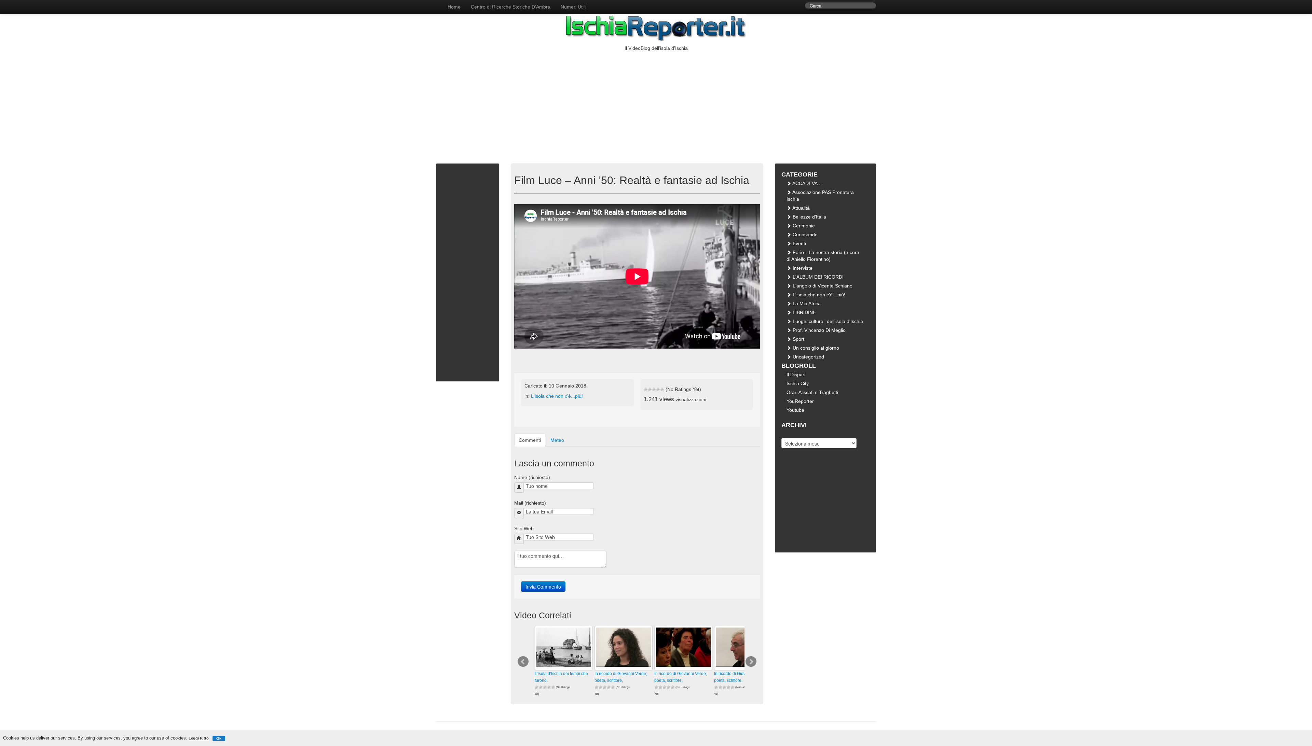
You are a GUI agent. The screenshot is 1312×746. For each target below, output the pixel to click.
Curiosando (804, 234)
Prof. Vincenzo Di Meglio (818, 330)
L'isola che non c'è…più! (818, 294)
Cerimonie (803, 225)
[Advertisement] (656, 103)
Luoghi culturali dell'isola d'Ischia (827, 321)
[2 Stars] (650, 390)
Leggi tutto (199, 738)
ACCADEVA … (807, 183)
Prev (523, 661)
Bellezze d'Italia (808, 217)
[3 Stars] (654, 390)
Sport (797, 339)
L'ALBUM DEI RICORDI (817, 277)
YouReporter (800, 401)
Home (454, 7)
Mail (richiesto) (530, 503)
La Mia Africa (806, 303)
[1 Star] (646, 390)
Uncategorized (807, 357)
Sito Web (524, 528)
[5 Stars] (662, 390)
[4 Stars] (658, 390)
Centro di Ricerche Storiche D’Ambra (510, 7)
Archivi (788, 433)
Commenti (530, 440)
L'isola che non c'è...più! (557, 396)
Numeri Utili (573, 7)
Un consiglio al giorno (815, 348)
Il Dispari (796, 374)
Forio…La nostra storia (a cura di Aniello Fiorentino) (823, 256)
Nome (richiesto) (532, 477)
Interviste (801, 268)
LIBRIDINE (803, 312)
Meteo (557, 440)
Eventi (798, 243)
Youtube (795, 410)
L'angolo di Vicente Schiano (821, 285)
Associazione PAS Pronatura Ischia (820, 195)
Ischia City (798, 383)
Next (751, 661)
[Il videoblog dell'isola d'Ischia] (435, 3)
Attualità (800, 208)
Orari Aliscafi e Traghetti (812, 392)
